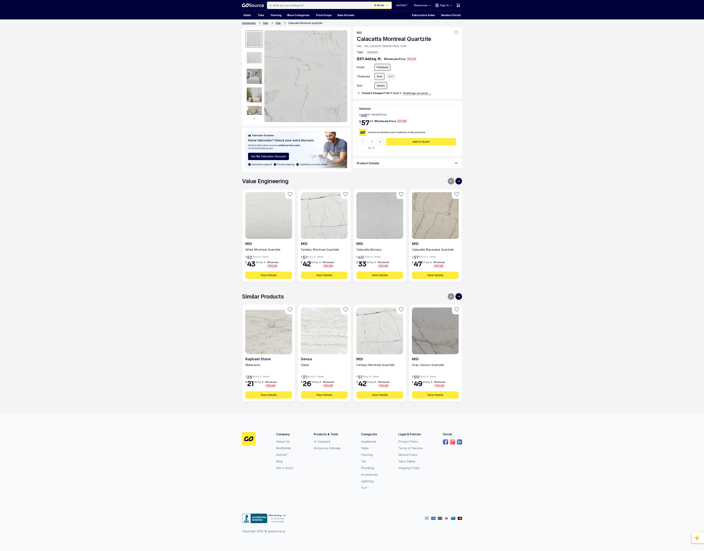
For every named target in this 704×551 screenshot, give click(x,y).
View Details (269, 275)
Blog (279, 461)
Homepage (249, 23)
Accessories (369, 474)
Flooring (276, 15)
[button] (456, 32)
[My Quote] (458, 5)
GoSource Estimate (327, 448)
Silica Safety (406, 461)
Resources (421, 5)
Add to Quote (421, 141)
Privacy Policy (408, 441)
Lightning (367, 481)
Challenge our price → (417, 93)
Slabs (365, 448)
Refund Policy (408, 455)
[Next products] (458, 181)
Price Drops (324, 15)
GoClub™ (401, 5)
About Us (282, 441)
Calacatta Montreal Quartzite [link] (305, 23)
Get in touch (284, 468)
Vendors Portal (451, 15)
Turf (364, 488)
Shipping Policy (409, 468)
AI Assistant (322, 441)
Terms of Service (410, 448)
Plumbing (367, 468)
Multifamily (283, 448)
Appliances (368, 441)
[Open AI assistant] (698, 537)
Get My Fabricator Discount (268, 156)
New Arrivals (346, 15)
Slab (265, 23)
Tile (363, 461)
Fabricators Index (423, 15)
